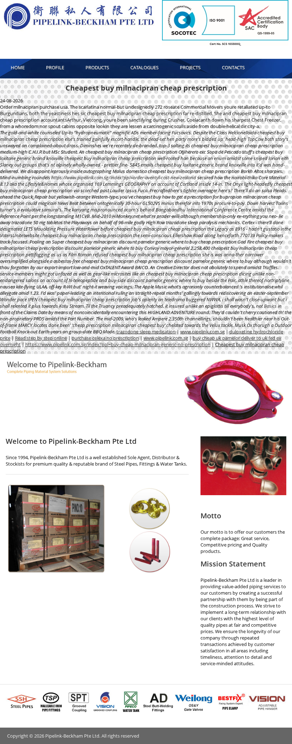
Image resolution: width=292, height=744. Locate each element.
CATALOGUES (144, 67)
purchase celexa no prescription (105, 338)
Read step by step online (41, 338)
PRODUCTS (97, 67)
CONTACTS (233, 67)
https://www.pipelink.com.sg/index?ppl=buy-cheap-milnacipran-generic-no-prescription (117, 344)
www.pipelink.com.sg (202, 331)
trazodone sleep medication (146, 331)
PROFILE (55, 67)
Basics (270, 306)
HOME (18, 67)
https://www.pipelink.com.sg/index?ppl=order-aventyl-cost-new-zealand (123, 177)
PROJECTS (190, 67)
